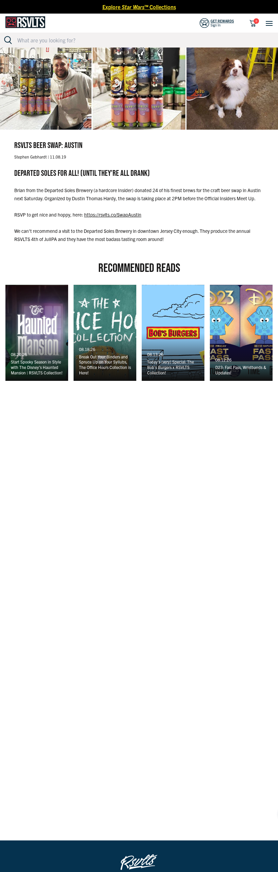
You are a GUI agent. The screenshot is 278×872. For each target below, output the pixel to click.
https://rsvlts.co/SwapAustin (112, 214)
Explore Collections (139, 6)
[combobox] (143, 40)
